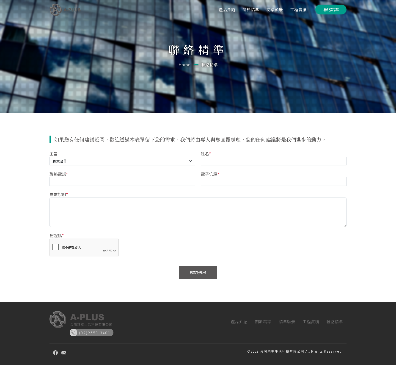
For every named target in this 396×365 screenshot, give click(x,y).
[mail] (63, 352)
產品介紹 (227, 9)
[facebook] (55, 352)
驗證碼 (57, 235)
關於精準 (250, 9)
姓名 (206, 153)
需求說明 (59, 194)
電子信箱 (210, 174)
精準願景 (274, 9)
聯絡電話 (59, 174)
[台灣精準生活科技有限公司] (65, 9)
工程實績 (298, 9)
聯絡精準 (331, 9)
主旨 (54, 153)
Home (184, 64)
